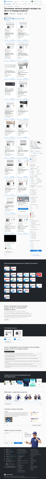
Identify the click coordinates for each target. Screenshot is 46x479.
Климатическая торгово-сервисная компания (19, 477)
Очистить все (7, 20)
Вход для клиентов (34, 467)
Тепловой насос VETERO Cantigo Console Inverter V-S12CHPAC (9, 170)
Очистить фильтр (36, 255)
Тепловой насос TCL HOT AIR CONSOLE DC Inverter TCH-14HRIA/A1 (9, 207)
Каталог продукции (8, 3)
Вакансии (32, 468)
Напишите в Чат (9, 248)
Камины (19, 464)
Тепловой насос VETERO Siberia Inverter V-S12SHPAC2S (23, 170)
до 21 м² (31, 142)
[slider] (34, 153)
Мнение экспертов (34, 449)
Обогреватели (20, 466)
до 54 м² (31, 143)
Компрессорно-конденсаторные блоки (23, 461)
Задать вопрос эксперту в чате (9, 351)
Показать (35, 250)
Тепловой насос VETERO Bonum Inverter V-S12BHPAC (10, 189)
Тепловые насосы (20, 454)
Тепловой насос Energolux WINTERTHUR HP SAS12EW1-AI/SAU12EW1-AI (9, 34)
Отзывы (29, 3)
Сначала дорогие (19, 13)
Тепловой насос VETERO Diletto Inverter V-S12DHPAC (23, 131)
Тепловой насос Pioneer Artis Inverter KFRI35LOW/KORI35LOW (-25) (10, 72)
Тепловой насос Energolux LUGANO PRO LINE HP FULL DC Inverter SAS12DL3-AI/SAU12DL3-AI (23, 54)
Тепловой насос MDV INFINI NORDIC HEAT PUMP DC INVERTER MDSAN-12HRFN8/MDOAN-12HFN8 (9, 112)
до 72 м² (35, 143)
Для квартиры (32, 146)
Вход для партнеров (34, 466)
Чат (34, 1)
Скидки (26, 13)
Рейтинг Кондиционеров (35, 450)
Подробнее (12, 60)
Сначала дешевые (12, 13)
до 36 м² (39, 142)
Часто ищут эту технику (34, 453)
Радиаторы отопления (21, 471)
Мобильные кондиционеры (22, 450)
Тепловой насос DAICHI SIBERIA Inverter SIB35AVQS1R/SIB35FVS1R (23, 227)
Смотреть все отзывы (36, 425)
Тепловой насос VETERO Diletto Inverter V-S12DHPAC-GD (10, 131)
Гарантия (32, 462)
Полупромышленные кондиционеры (21, 456)
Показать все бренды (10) (34, 183)
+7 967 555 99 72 (9, 454)
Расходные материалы (21, 470)
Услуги (20, 3)
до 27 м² (35, 142)
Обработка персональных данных (31, 477)
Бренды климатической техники (36, 454)
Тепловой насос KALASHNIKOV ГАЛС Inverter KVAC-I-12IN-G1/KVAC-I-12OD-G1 (23, 92)
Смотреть (6, 319)
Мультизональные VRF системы (23, 462)
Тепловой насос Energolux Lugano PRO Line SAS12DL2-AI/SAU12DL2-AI (9, 54)
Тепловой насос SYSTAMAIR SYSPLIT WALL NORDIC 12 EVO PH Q (10, 151)
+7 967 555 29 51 (9, 452)
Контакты (40, 3)
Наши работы (25, 3)
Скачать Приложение (10, 466)
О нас (33, 3)
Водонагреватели (21, 465)
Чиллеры (19, 459)
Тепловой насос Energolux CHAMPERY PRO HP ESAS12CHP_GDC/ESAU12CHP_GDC (23, 34)
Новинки (6, 13)
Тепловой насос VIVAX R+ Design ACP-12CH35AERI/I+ (22, 189)
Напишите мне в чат (23, 211)
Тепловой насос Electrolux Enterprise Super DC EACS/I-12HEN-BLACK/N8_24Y (9, 90)
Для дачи (37, 146)
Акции (13, 3)
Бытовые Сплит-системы (22, 449)
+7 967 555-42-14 (9, 457)
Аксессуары (20, 469)
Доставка (36, 3)
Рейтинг (17, 3)
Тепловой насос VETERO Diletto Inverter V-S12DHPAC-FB (23, 111)
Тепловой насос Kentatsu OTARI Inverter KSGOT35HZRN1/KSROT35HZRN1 (10, 227)
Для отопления (39, 143)
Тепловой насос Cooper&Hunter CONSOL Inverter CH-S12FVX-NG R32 (23, 151)
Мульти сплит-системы (21, 453)
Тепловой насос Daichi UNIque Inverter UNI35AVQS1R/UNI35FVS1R (23, 73)
